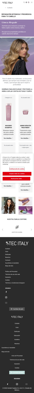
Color (6, 251)
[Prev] (3, 229)
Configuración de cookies (17, 169)
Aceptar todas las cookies (17, 173)
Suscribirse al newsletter (12, 263)
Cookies (7, 280)
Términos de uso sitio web (12, 274)
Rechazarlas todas (16, 178)
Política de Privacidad (11, 271)
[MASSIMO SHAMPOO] (8, 118)
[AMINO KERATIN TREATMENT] (25, 118)
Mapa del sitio (9, 266)
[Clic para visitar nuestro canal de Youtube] (6, 303)
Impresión (8, 277)
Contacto (7, 260)
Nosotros (7, 257)
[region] (17, 168)
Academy (17, 339)
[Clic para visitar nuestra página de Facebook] (6, 292)
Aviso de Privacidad (17, 355)
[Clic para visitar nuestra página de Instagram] (6, 297)
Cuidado (7, 248)
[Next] (31, 229)
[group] (17, 229)
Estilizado (8, 254)
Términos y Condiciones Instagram (15, 283)
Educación (17, 335)
